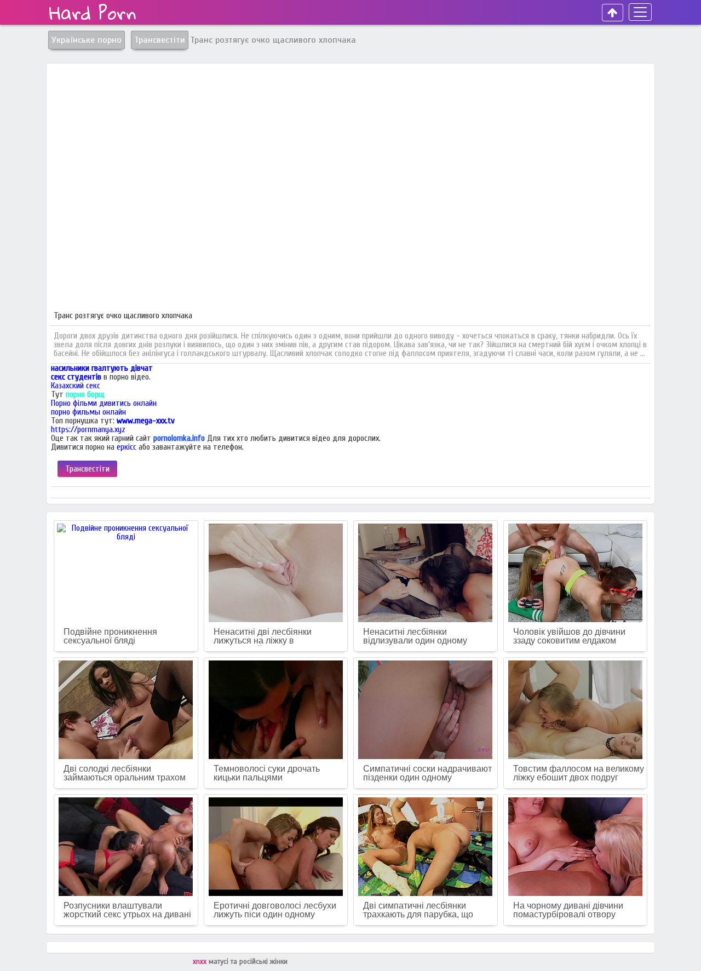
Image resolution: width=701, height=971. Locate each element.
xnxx (201, 961)
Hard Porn (92, 12)
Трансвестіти (87, 469)
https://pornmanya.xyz (88, 429)
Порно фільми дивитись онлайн (104, 403)
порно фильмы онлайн (88, 412)
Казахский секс (75, 385)
